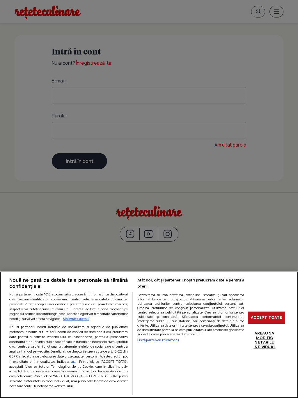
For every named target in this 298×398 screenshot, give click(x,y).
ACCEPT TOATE (266, 317)
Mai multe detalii (76, 318)
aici (74, 361)
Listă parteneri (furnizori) (158, 340)
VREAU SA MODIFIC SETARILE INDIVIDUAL (264, 339)
